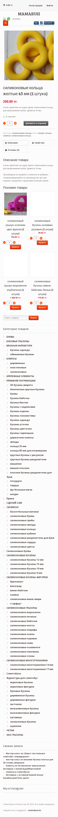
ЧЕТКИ (10, 730)
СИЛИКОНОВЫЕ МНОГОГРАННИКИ (27, 660)
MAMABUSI (29, 14)
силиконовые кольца (22, 133)
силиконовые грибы (22, 520)
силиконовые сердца (23, 542)
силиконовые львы (21, 642)
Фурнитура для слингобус (22, 677)
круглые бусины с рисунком (27, 455)
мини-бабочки (19, 590)
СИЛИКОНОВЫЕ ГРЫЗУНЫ (21, 607)
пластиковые (18, 367)
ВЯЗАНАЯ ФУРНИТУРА (19, 345)
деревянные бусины (22, 695)
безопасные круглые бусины (27, 389)
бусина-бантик (19, 402)
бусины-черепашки (21, 433)
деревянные (17, 363)
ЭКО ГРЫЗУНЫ (14, 734)
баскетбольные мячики (24, 511)
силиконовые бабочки (23, 621)
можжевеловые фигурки (25, 712)
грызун (41, 133)
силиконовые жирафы (23, 629)
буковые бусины (20, 691)
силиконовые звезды (23, 524)
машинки (16, 463)
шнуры (14, 494)
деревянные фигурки (23, 699)
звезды (14, 441)
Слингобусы (13, 673)
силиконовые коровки (23, 638)
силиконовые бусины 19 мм (27, 568)
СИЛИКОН (12, 507)
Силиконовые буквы (18, 551)
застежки (16, 704)
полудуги (16, 480)
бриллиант (16, 581)
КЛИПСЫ (11, 358)
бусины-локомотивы (22, 415)
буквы (14, 393)
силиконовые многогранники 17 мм (31, 669)
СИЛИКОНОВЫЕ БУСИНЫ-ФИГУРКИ (27, 577)
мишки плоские (19, 468)
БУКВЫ (10, 336)
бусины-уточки (19, 424)
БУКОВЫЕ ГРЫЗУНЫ (17, 341)
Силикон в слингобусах (18, 772)
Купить (15, 247)
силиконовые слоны (22, 655)
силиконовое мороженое (25, 612)
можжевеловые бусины (24, 708)
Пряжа (10, 498)
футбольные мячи (21, 489)
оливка (14, 594)
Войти (50, 5)
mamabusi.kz (34, 810)
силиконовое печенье (23, 616)
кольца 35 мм (18, 446)
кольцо (48, 133)
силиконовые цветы (22, 546)
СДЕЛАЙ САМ (14, 502)
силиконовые (18, 371)
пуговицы (16, 717)
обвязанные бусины (22, 354)
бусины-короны (19, 411)
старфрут (16, 603)
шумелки (15, 726)
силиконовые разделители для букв (32, 537)
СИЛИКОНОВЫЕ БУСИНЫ (21, 555)
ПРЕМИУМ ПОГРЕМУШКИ (21, 380)
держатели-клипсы (22, 437)
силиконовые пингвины (24, 651)
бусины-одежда (20, 349)
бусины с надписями (22, 406)
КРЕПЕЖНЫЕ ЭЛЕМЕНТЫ (20, 376)
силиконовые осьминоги (25, 647)
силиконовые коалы (22, 634)
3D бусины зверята (21, 385)
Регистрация (35, 5)
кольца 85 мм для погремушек (28, 450)
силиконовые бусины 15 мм (27, 564)
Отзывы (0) (13, 150)
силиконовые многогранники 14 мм (31, 664)
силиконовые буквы (22, 516)
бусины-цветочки (21, 428)
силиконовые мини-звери (25, 599)
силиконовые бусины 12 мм (27, 559)
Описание (13, 142)
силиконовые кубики (23, 533)
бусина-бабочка (19, 398)
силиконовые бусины (23, 721)
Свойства (39, 142)
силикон (7, 136)
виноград (16, 586)
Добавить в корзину (35, 123)
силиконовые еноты (22, 625)
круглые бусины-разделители (28, 459)
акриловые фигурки (22, 686)
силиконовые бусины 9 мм (26, 572)
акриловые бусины (21, 682)
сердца (14, 485)
